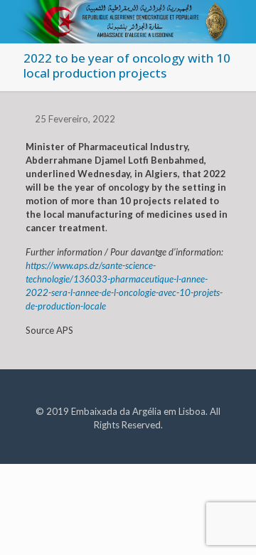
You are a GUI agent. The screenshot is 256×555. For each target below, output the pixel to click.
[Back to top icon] (227, 526)
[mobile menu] (237, 21)
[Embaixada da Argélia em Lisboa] (128, 18)
